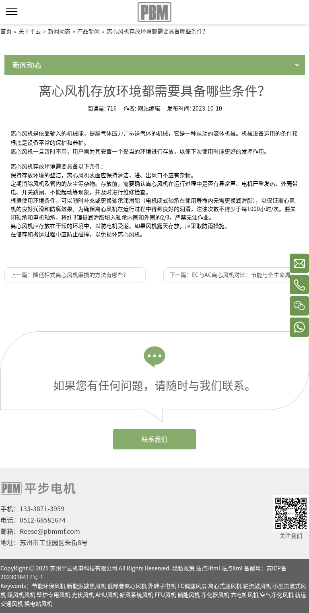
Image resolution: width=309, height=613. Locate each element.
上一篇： (68, 275)
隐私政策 (183, 568)
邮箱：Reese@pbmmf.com (40, 531)
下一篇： (237, 275)
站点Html (208, 568)
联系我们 (154, 439)
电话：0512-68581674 (33, 520)
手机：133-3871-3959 (32, 509)
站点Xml (232, 568)
